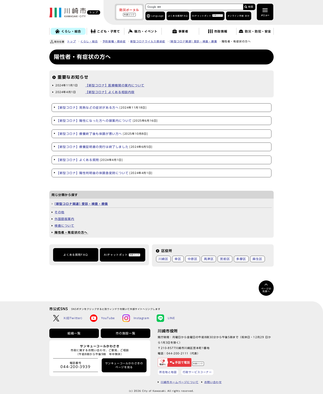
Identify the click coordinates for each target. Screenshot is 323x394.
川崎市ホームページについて (180, 382)
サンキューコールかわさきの (124, 365)
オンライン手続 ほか (238, 16)
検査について (64, 225)
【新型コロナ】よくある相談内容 (110, 92)
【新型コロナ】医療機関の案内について (114, 85)
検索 (250, 6)
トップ (71, 41)
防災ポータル (129, 12)
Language (157, 16)
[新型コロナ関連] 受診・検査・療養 (193, 41)
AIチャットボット (207, 16)
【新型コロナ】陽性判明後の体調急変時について (104, 172)
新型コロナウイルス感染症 (147, 41)
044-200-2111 (177, 353)
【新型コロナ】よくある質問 (89, 159)
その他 (59, 212)
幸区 (178, 258)
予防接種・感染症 (114, 41)
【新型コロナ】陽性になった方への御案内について (107, 120)
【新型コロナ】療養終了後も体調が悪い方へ (102, 133)
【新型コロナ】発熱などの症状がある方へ (101, 107)
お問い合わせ (213, 382)
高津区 (209, 258)
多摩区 (241, 258)
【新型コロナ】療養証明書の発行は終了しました (104, 146)
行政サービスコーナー (197, 372)
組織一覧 (74, 333)
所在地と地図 (168, 372)
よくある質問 (178, 16)
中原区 (193, 258)
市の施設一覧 (126, 333)
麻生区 (257, 258)
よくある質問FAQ (75, 255)
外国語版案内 (64, 218)
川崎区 (163, 258)
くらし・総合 (89, 41)
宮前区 (225, 258)
